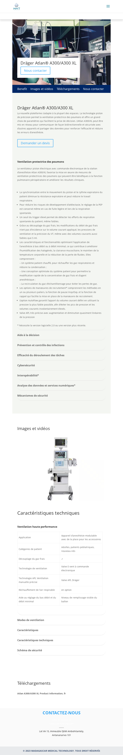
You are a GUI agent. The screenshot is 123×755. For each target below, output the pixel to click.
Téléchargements (68, 89)
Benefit (22, 89)
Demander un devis (35, 143)
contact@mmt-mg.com (61, 723)
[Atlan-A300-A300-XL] (61, 500)
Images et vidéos (41, 89)
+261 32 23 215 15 (61, 719)
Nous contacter (35, 70)
